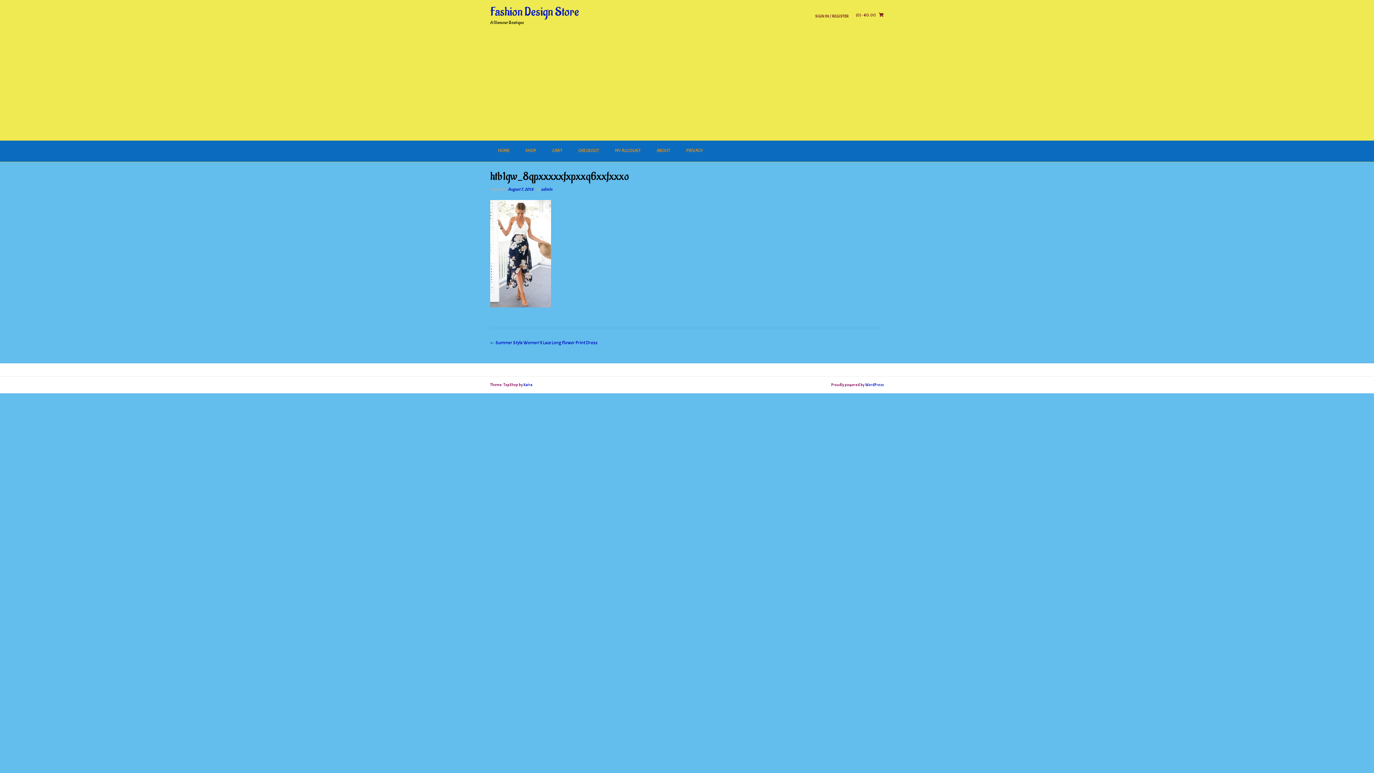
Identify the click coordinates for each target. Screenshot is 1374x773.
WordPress (874, 384)
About (664, 151)
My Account (628, 151)
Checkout (588, 151)
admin (546, 189)
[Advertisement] (687, 87)
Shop (530, 151)
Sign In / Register (832, 16)
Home (504, 151)
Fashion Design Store (534, 12)
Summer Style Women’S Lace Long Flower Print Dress (544, 343)
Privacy (694, 151)
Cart (557, 151)
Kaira (527, 384)
